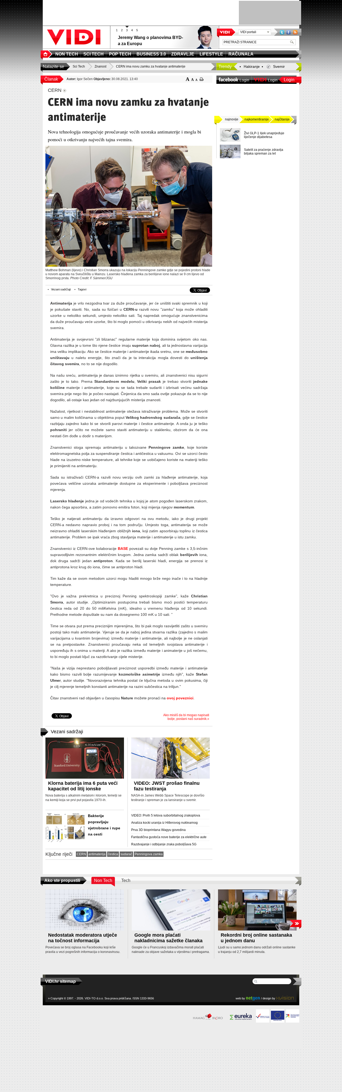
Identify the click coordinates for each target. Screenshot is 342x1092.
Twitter (282, 32)
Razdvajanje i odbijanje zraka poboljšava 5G (163, 844)
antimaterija (97, 854)
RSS (295, 32)
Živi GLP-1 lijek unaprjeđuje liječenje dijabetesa (264, 135)
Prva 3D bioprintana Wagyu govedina (158, 830)
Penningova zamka (149, 854)
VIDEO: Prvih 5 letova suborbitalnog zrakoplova (165, 815)
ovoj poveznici (180, 698)
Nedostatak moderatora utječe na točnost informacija (82, 937)
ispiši (202, 79)
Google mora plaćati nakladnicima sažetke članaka (168, 937)
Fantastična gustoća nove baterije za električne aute (169, 837)
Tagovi (82, 289)
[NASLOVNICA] (46, 54)
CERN (81, 854)
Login (289, 79)
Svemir (279, 66)
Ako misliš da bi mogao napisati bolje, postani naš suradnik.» (186, 717)
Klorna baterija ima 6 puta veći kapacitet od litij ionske (83, 785)
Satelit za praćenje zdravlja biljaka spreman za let (263, 151)
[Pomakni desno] (295, 923)
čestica (113, 854)
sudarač (126, 854)
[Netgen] (253, 998)
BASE (123, 548)
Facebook (288, 32)
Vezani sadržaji (61, 289)
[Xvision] (285, 998)
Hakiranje (252, 66)
